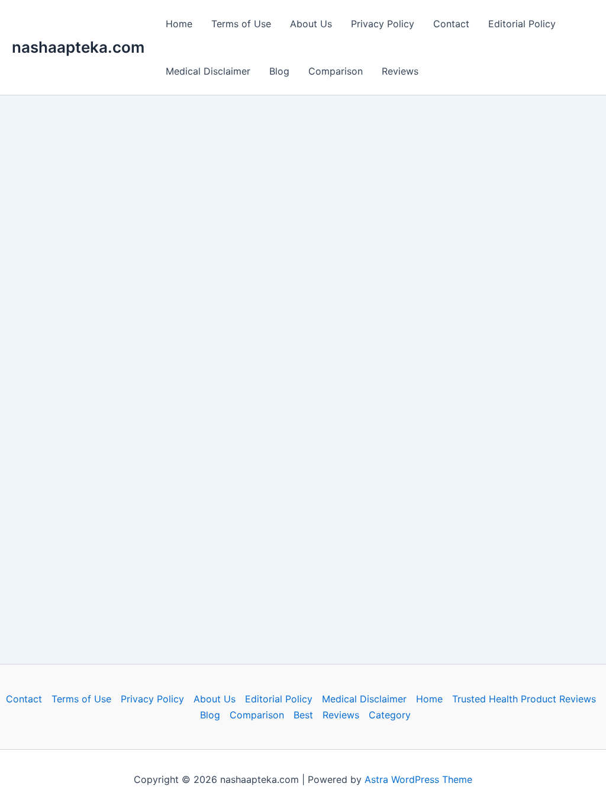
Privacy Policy (382, 24)
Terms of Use (241, 24)
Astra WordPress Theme (418, 779)
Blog (279, 71)
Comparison (335, 71)
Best (303, 715)
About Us (311, 24)
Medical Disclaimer (208, 71)
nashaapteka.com (78, 47)
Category (390, 715)
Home (179, 24)
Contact (451, 24)
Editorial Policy (522, 24)
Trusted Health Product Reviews (524, 699)
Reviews (400, 71)
